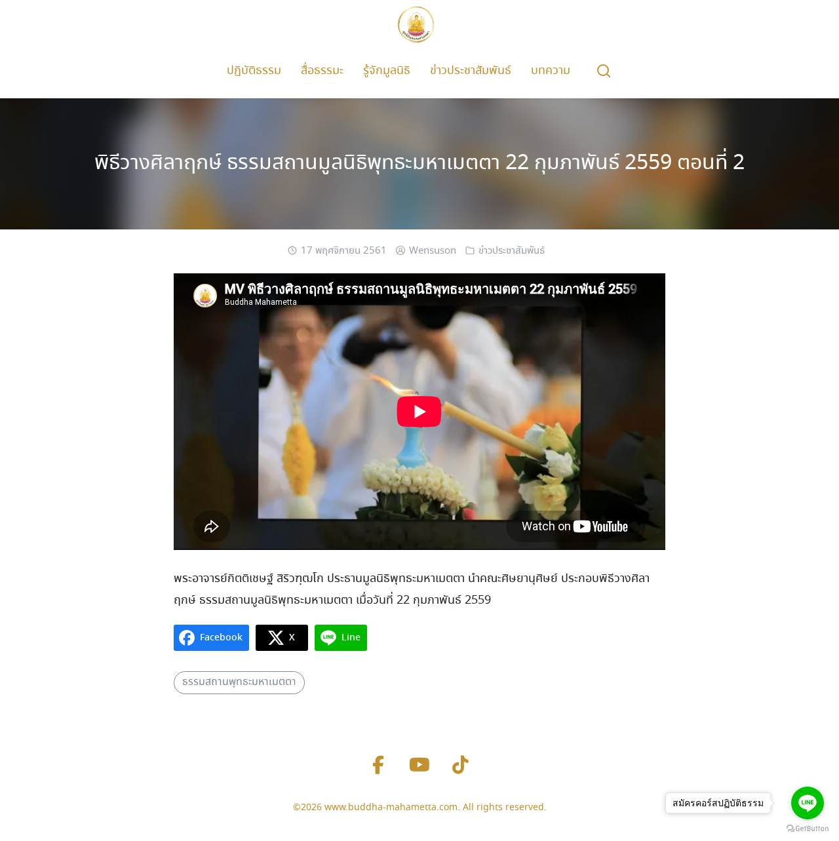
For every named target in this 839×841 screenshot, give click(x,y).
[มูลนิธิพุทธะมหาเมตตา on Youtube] (419, 766)
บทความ (550, 70)
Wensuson (432, 251)
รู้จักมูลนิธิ (386, 70)
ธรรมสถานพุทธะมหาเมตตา (239, 682)
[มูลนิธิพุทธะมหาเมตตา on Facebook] (378, 766)
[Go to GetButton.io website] (808, 828)
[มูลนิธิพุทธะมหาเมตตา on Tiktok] (460, 766)
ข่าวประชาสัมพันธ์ (470, 70)
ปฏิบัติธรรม (254, 70)
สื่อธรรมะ (322, 70)
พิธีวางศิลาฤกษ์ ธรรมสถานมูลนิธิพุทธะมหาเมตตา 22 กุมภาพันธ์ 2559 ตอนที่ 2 (419, 163)
